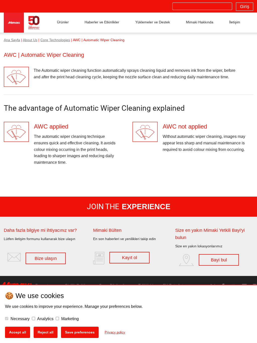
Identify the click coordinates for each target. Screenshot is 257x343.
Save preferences (80, 332)
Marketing (69, 319)
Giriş (244, 6)
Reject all (45, 332)
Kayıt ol (129, 257)
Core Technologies (55, 40)
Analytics (44, 319)
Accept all (17, 332)
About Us (30, 40)
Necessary (20, 319)
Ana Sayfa (12, 40)
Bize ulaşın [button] (46, 258)
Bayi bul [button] (219, 259)
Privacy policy (115, 332)
